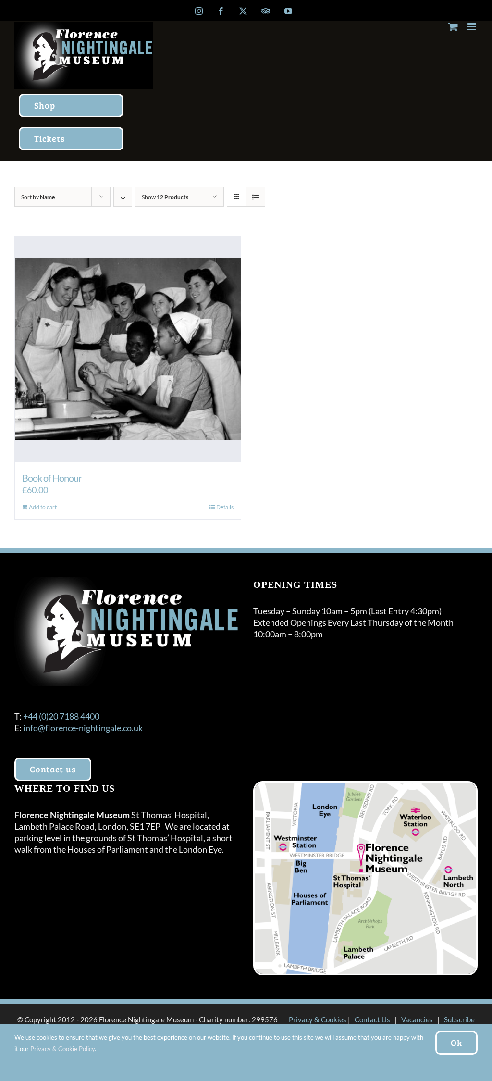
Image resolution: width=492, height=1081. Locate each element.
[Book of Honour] (128, 349)
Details (225, 506)
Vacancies (417, 1019)
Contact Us (372, 1019)
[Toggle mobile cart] (453, 27)
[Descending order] (122, 197)
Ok (456, 1042)
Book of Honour (52, 478)
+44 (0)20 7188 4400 (61, 716)
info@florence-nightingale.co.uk (83, 727)
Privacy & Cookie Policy (62, 1049)
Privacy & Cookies (317, 1019)
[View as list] (255, 196)
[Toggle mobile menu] (472, 27)
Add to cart (43, 506)
